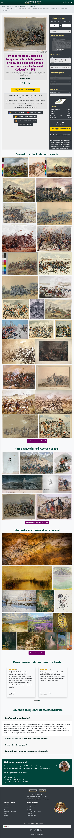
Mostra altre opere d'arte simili (37, 441)
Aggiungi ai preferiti (35, 112)
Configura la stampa (26, 90)
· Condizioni (6, 807)
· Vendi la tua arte (31, 807)
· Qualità (29, 809)
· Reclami (5, 815)
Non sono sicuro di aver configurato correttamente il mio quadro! (26, 751)
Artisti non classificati (20, 7)
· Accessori (29, 813)
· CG (4, 809)
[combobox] (60, 31)
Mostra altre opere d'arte (37, 653)
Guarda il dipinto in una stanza (26, 121)
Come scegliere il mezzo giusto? (16, 745)
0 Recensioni (29, 124)
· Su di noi (5, 818)
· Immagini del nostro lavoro (34, 811)
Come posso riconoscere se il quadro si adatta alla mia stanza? (26, 739)
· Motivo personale (31, 805)
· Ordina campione (31, 815)
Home (3, 7)
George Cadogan (31, 7)
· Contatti (5, 805)
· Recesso (5, 813)
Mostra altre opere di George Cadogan (37, 522)
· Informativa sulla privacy (9, 811)
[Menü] (2, 2)
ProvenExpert (17, 693)
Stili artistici (10, 7)
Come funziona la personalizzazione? (17, 718)
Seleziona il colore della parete (26, 117)
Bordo (51, 29)
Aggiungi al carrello (62, 129)
